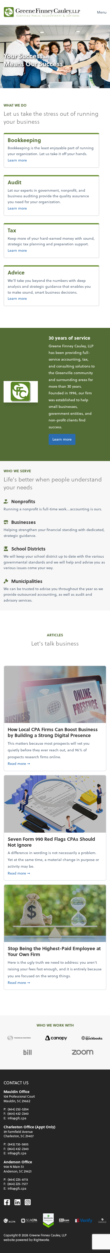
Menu (101, 12)
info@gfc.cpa (17, 1118)
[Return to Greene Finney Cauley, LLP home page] (42, 12)
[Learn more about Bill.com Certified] (64, 1220)
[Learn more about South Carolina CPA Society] (29, 1220)
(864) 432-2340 (18, 1113)
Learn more (34, 160)
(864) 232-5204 (18, 1109)
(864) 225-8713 (18, 1179)
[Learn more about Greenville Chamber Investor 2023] (102, 1220)
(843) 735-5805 (18, 1144)
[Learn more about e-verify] (84, 1220)
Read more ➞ (55, 763)
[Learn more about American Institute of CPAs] (10, 1220)
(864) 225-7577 (17, 1183)
